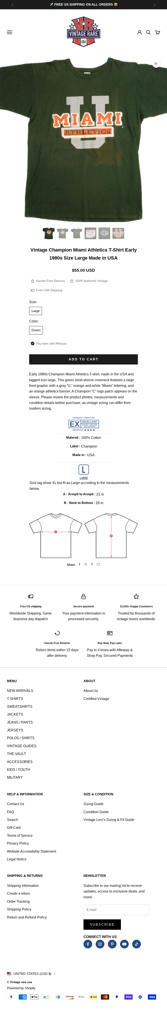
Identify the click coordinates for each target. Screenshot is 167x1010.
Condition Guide (96, 812)
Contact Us (15, 804)
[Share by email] (98, 564)
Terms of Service (20, 835)
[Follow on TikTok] (136, 944)
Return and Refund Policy (27, 917)
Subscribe (102, 924)
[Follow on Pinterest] (112, 944)
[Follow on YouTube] (124, 944)
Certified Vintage (96, 699)
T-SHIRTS (15, 699)
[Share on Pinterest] (92, 564)
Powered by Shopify (21, 988)
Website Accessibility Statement (31, 851)
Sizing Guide (94, 804)
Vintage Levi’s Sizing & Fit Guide (109, 820)
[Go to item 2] (63, 233)
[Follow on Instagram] (100, 944)
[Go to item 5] (104, 233)
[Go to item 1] (49, 233)
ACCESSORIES (20, 762)
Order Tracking (18, 901)
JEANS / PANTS (20, 722)
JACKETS (15, 714)
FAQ (10, 812)
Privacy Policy (18, 843)
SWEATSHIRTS (19, 706)
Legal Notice (17, 859)
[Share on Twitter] (85, 564)
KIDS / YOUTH (18, 769)
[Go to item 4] (90, 233)
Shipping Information (23, 885)
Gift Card (14, 827)
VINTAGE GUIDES (22, 746)
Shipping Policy (19, 909)
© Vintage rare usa (19, 982)
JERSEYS (15, 730)
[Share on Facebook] (79, 564)
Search (12, 820)
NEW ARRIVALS (20, 691)
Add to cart (84, 359)
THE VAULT (16, 754)
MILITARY (15, 777)
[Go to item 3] (76, 233)
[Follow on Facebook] (88, 944)
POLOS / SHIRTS (21, 738)
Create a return (18, 893)
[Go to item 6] (118, 233)
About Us (91, 691)
